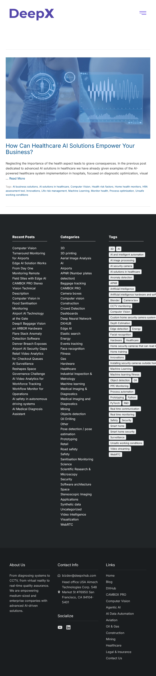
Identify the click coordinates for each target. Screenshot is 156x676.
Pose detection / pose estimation (76, 431)
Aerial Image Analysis (75, 258)
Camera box (131, 300)
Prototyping (68, 439)
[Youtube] (60, 627)
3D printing (68, 253)
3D (62, 248)
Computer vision (72, 298)
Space (64, 489)
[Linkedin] (68, 627)
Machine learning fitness (124, 374)
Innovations (33, 190)
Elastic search (70, 333)
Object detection (120, 380)
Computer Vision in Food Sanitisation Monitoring (26, 303)
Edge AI (66, 328)
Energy (65, 338)
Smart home (117, 425)
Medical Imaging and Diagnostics (75, 401)
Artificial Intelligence (122, 288)
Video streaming (120, 448)
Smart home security (122, 431)
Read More (17, 178)
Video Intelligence (73, 514)
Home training (118, 351)
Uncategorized (71, 509)
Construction (69, 303)
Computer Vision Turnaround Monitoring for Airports (28, 253)
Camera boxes (70, 293)
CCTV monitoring (120, 305)
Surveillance (117, 437)
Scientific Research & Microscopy (75, 471)
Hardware (67, 364)
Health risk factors (102, 186)
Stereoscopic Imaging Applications (76, 496)
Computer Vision (80, 186)
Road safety (69, 449)
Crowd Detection (72, 308)
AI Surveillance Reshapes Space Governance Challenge (28, 369)
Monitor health (99, 190)
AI (61, 263)
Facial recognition (120, 334)
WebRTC (66, 524)
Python (132, 397)
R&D (126, 403)
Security (66, 479)
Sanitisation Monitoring (76, 459)
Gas (63, 359)
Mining (65, 409)
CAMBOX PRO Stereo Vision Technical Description (27, 288)
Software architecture (75, 484)
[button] (143, 13)
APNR (113, 283)
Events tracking (71, 344)
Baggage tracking (73, 283)
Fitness (65, 353)
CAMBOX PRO (70, 288)
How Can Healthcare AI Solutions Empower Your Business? (70, 148)
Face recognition (72, 348)
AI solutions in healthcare (54, 186)
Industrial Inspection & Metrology (76, 376)
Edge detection (119, 328)
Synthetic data (70, 504)
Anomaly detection (121, 277)
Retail (64, 444)
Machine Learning (78, 190)
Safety (65, 454)
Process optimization (122, 190)
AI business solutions (25, 186)
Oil (135, 380)
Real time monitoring (122, 414)
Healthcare (68, 369)
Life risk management (54, 190)
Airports (66, 268)
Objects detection (73, 414)
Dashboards (69, 313)
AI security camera (121, 265)
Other (64, 424)
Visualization (69, 519)
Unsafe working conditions (126, 443)
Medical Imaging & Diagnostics (73, 391)
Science (66, 464)
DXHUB (65, 323)
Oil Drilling (67, 419)
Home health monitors (128, 186)
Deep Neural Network (76, 318)
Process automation (122, 391)
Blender (115, 300)
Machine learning (72, 384)
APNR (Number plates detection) (76, 275)
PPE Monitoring (119, 385)
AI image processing (122, 260)
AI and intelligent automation (127, 254)
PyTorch (115, 403)
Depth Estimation (120, 323)
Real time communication (124, 408)
